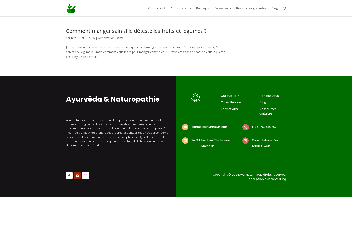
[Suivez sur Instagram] (85, 175)
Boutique (202, 8)
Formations (222, 8)
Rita (73, 38)
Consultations (181, 8)
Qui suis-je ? (156, 8)
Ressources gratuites (251, 8)
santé (120, 38)
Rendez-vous (269, 96)
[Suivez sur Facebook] (69, 175)
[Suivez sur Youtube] (77, 175)
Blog (275, 8)
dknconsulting (275, 179)
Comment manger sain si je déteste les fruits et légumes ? (136, 30)
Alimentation (106, 38)
